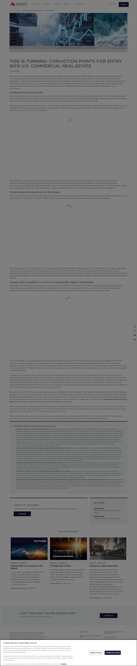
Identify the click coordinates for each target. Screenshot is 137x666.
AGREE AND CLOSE (113, 652)
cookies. (64, 664)
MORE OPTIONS (96, 652)
